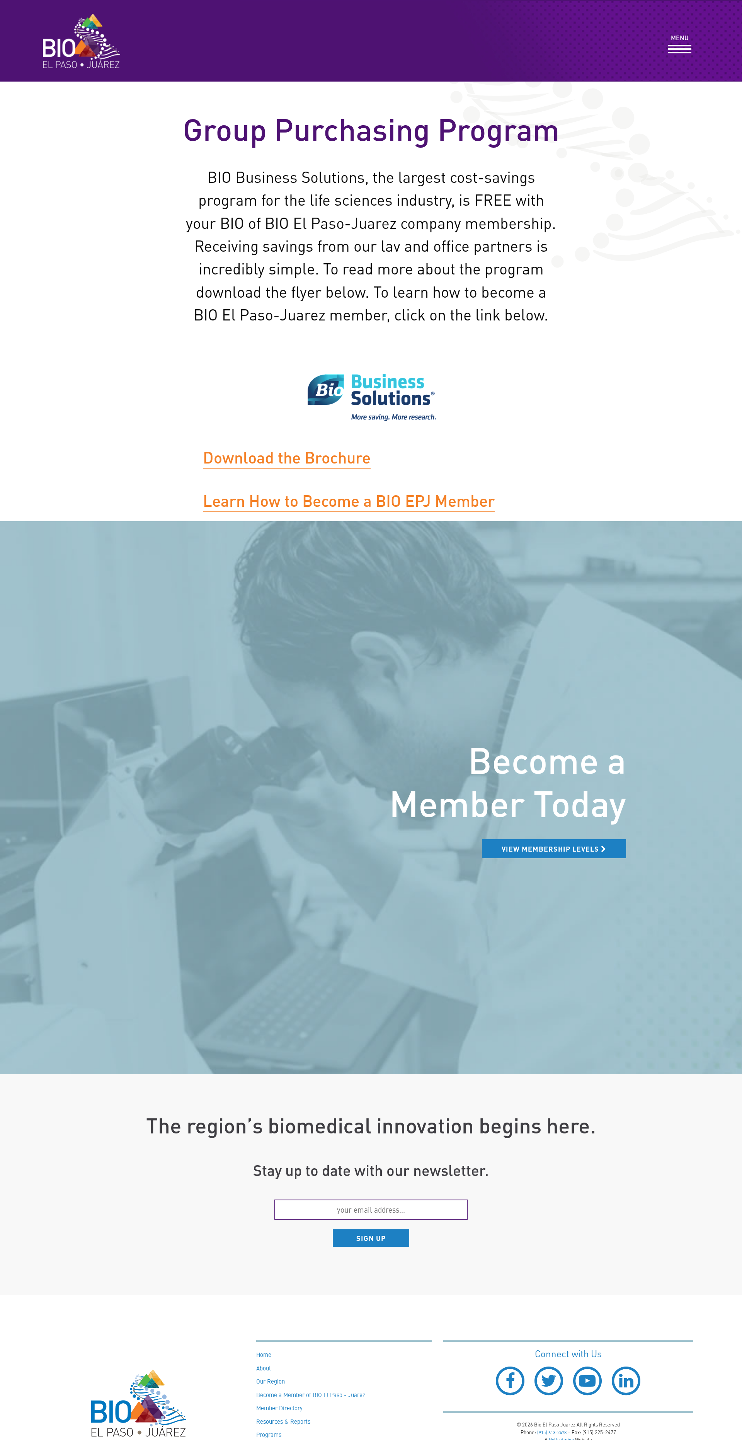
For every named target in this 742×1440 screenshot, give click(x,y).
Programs (268, 1434)
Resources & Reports (283, 1421)
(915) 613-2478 (552, 1432)
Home (263, 1354)
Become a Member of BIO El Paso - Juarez (310, 1395)
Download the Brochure (287, 456)
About (263, 1368)
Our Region (270, 1381)
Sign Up (371, 1238)
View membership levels (551, 849)
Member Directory (279, 1408)
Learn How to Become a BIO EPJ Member (349, 500)
